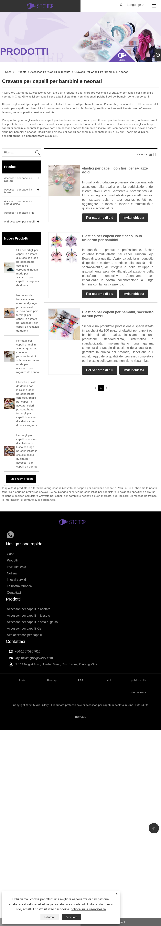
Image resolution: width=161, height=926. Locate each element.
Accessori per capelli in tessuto (50, 71)
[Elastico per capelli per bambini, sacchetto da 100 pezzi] (64, 323)
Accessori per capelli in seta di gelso (18, 202)
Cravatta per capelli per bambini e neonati (101, 71)
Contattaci (14, 592)
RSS (80, 680)
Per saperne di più (99, 217)
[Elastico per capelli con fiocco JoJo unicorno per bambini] (64, 247)
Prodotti (21, 71)
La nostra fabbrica (19, 586)
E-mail (121, 922)
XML (109, 680)
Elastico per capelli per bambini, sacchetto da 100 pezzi (118, 314)
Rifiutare (49, 917)
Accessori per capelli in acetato (18, 179)
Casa (8, 71)
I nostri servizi (16, 579)
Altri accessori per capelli (19, 221)
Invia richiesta (133, 217)
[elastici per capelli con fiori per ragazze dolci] (64, 180)
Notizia (12, 573)
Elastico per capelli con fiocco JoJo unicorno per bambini (112, 238)
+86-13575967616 (27, 651)
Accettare (71, 917)
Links (22, 680)
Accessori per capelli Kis (19, 212)
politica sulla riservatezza (88, 909)
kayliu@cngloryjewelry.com (34, 658)
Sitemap (51, 680)
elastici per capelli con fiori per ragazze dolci (115, 170)
